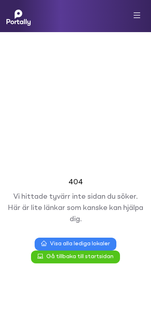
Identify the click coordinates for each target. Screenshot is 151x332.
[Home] (18, 16)
